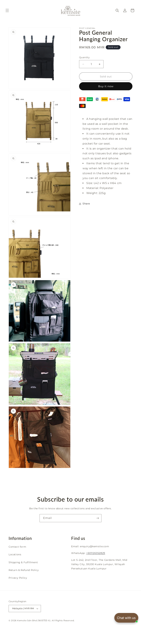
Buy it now (105, 86)
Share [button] (86, 203)
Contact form (17, 546)
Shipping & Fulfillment (23, 562)
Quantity (84, 57)
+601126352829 (95, 553)
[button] (7, 10)
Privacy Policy (18, 577)
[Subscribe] (97, 518)
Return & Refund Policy (24, 570)
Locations (15, 554)
